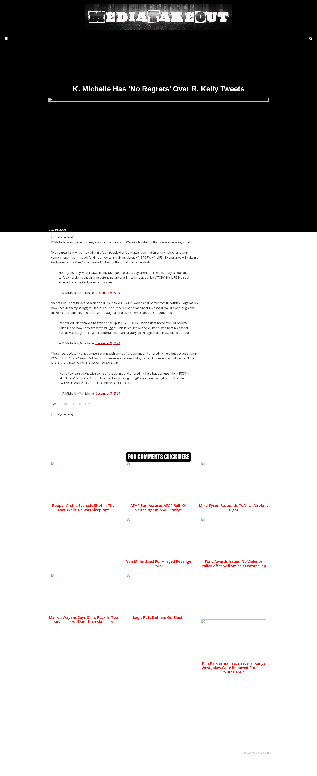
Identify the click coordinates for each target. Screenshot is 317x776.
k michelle (69, 404)
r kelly (84, 404)
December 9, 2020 (107, 293)
